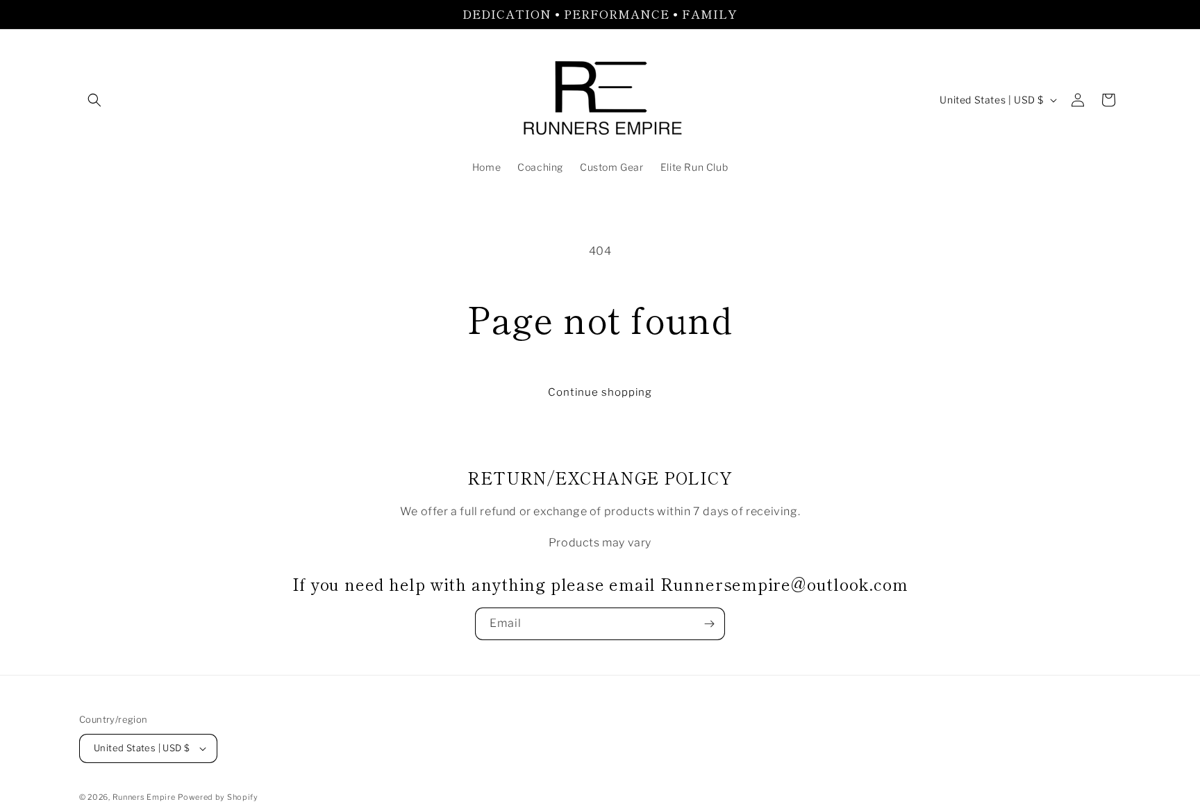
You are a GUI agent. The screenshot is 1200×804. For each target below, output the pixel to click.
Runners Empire (144, 797)
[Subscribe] (709, 624)
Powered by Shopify (218, 797)
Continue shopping (600, 392)
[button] (94, 100)
